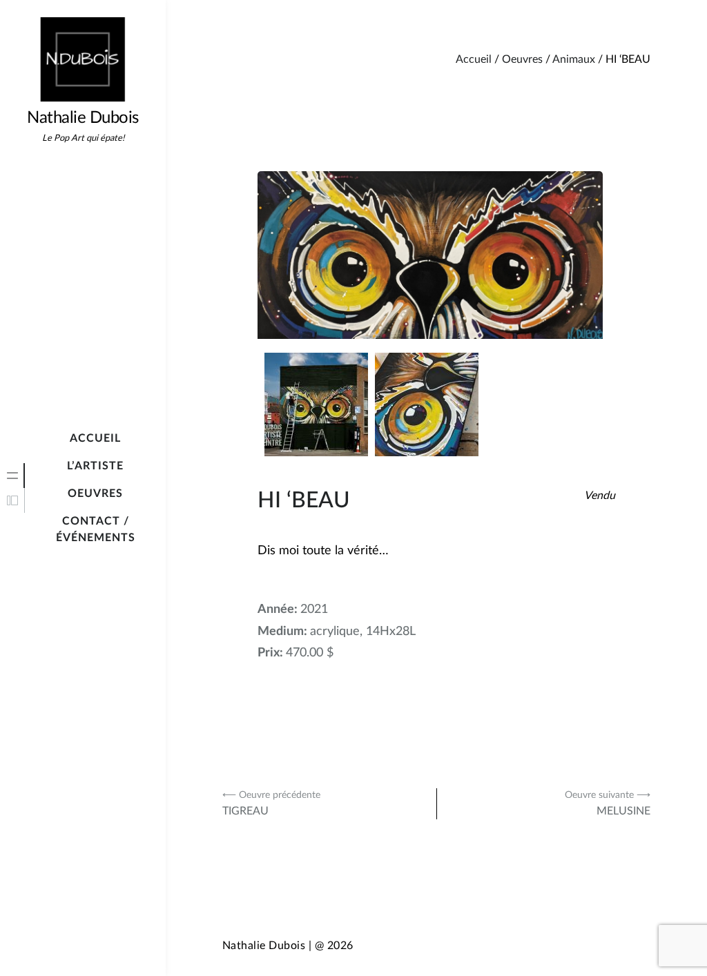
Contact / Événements (95, 529)
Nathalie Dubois (83, 118)
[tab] (12, 475)
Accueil (95, 438)
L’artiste (95, 465)
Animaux (573, 59)
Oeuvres (95, 493)
